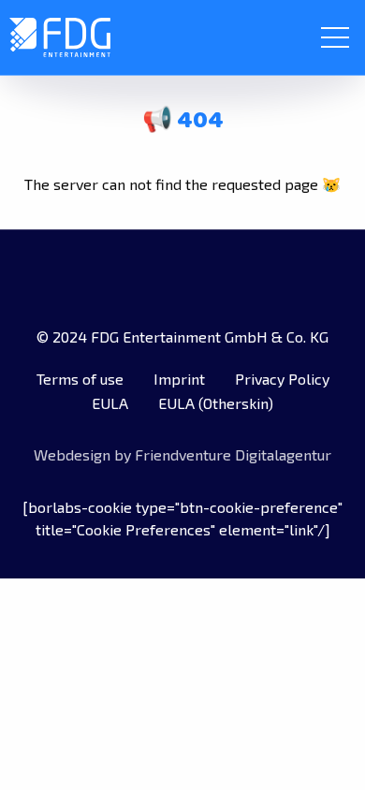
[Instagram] (269, 277)
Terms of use (80, 379)
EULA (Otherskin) (215, 403)
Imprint (179, 379)
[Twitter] (153, 277)
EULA (110, 403)
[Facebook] (95, 277)
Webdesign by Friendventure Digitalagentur (182, 454)
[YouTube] (211, 277)
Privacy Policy (282, 379)
